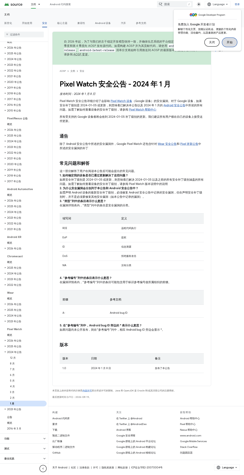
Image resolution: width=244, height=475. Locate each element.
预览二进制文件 (61, 435)
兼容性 (81, 23)
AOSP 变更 (80, 54)
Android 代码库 (61, 418)
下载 (54, 429)
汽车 (123, 23)
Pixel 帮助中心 (188, 424)
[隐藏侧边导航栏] (43, 468)
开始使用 (27, 23)
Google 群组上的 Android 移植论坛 (136, 452)
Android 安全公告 (174, 105)
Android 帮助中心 (190, 418)
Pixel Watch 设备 (121, 101)
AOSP (63, 71)
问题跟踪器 (186, 452)
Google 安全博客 (125, 435)
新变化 (8, 23)
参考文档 (141, 23)
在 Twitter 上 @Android (129, 418)
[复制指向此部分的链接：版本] (71, 345)
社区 (73, 467)
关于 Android (59, 467)
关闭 (212, 42)
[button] (23, 48)
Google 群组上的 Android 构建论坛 (136, 447)
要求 (54, 424)
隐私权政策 (108, 467)
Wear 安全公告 (167, 144)
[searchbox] (24, 34)
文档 (33, 4)
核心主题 (62, 23)
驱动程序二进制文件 (63, 447)
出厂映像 (57, 441)
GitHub (56, 452)
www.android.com (190, 435)
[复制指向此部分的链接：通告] (71, 136)
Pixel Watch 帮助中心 (142, 109)
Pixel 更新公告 (189, 144)
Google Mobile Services (193, 441)
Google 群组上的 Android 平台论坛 (136, 441)
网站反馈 (123, 467)
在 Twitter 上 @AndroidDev (131, 424)
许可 (95, 467)
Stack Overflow (189, 447)
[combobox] (175, 4)
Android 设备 (103, 23)
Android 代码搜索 (60, 4)
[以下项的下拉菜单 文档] (41, 4)
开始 (230, 42)
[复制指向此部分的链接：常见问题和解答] (93, 163)
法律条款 (84, 467)
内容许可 (87, 390)
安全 (44, 23)
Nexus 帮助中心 (189, 429)
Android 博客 (123, 429)
